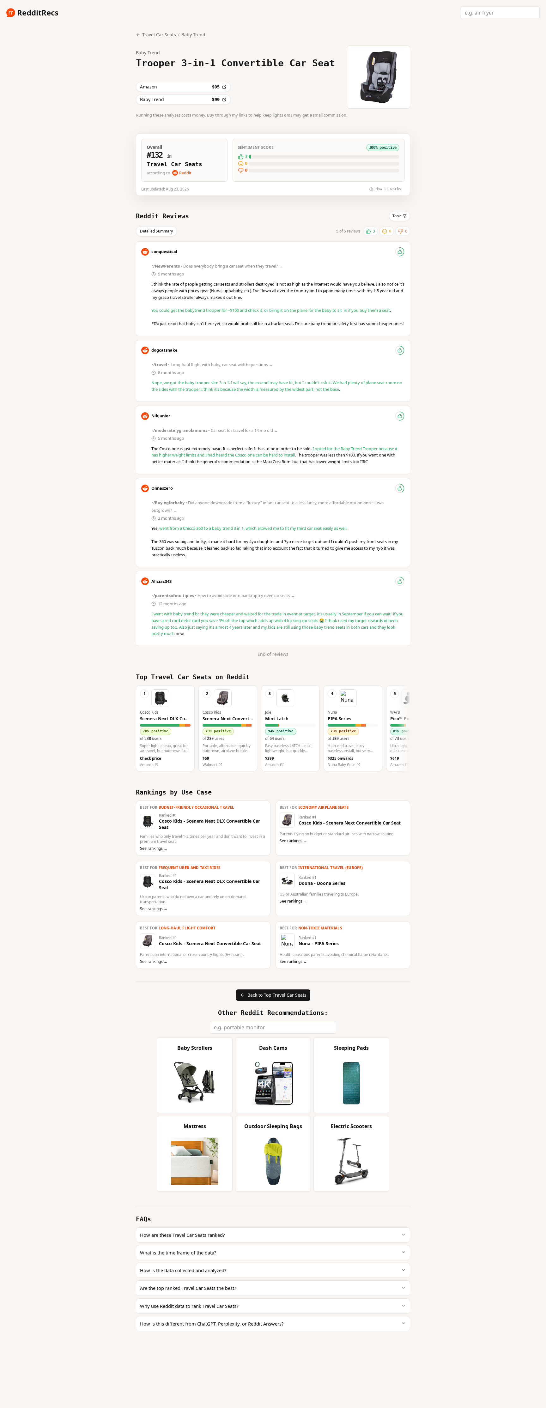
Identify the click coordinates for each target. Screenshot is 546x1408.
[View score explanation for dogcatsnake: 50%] (400, 350)
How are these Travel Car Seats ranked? (182, 1235)
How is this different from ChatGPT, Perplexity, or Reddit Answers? (211, 1323)
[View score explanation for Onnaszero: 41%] (400, 488)
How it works (388, 189)
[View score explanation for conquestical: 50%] (400, 252)
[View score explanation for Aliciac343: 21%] (400, 581)
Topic (397, 216)
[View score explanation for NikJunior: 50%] (400, 416)
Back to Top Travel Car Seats (276, 995)
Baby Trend (193, 35)
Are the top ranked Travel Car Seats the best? (188, 1288)
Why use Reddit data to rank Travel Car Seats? (189, 1306)
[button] (165, 728)
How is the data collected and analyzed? (183, 1270)
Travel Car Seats (174, 164)
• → (217, 266)
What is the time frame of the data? (178, 1252)
